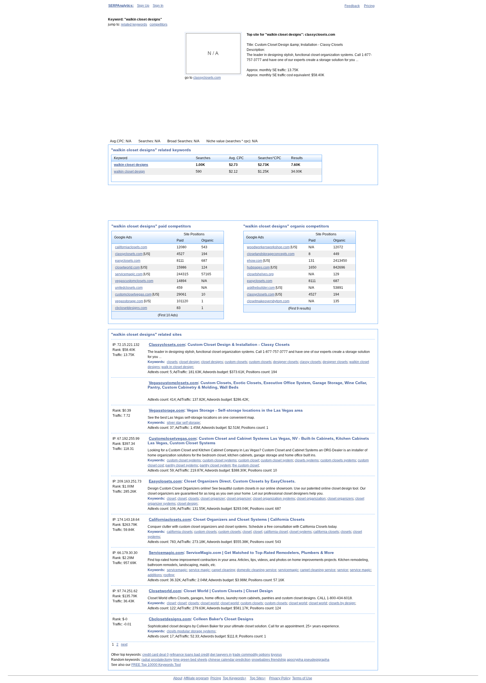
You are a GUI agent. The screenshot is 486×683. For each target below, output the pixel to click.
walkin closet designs (131, 165)
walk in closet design (177, 367)
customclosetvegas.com (133, 294)
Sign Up (143, 6)
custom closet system (277, 460)
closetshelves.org (260, 274)
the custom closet (245, 465)
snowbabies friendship (268, 660)
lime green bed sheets (190, 660)
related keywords (134, 24)
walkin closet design (129, 171)
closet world (210, 603)
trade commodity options (251, 655)
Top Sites (257, 678)
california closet (276, 532)
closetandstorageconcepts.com (270, 254)
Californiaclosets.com (170, 519)
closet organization (311, 499)
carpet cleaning (223, 570)
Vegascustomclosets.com (173, 382)
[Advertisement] (143, 67)
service (342, 570)
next (124, 644)
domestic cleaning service (256, 570)
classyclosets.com (207, 78)
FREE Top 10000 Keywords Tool (156, 665)
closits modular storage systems (191, 631)
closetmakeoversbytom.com (268, 301)
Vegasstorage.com (166, 410)
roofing (168, 575)
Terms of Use (302, 678)
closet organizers (340, 499)
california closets (179, 532)
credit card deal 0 (155, 655)
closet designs (212, 362)
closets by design (342, 603)
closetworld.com (127, 267)
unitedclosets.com (129, 288)
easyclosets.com (127, 261)
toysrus (276, 655)
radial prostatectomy (156, 660)
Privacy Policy (280, 678)
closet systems (300, 532)
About (177, 678)
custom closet (248, 460)
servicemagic (177, 570)
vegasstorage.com (129, 301)
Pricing (369, 6)
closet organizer (213, 499)
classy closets (310, 362)
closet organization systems (274, 499)
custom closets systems (338, 460)
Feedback (352, 6)
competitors (158, 24)
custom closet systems (184, 460)
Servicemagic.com (166, 552)
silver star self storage (183, 423)
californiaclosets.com (131, 247)
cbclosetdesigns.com (131, 308)
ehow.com (254, 261)
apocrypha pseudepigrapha (308, 660)
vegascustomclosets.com (134, 281)
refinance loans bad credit (189, 655)
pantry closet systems (181, 465)
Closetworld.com (165, 591)
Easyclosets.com (165, 481)
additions (155, 575)
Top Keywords (233, 678)
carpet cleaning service (318, 570)
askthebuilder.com (261, 288)
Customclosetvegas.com (172, 438)
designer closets (285, 362)
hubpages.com (258, 267)
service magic (199, 570)
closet (171, 499)
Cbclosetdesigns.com (170, 619)
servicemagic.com (129, 274)
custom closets (236, 362)
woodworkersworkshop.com (268, 247)
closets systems (307, 460)
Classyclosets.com (167, 344)
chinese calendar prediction (229, 660)
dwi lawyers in (221, 655)
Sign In (158, 6)
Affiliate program (196, 678)
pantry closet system (215, 465)
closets (172, 362)
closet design (189, 362)
